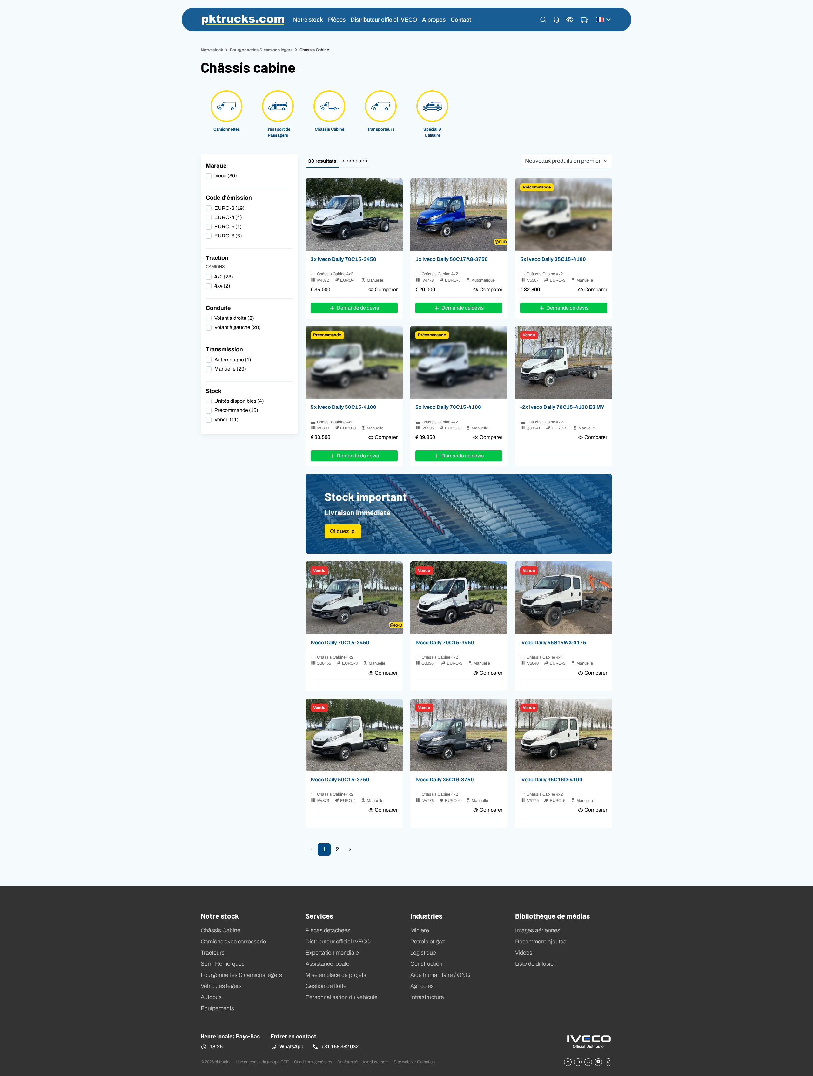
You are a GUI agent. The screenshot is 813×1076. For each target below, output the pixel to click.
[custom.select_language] (603, 20)
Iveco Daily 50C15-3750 (340, 779)
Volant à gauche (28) (237, 327)
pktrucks (243, 20)
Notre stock (308, 19)
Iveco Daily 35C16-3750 (444, 779)
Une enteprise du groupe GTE (262, 1062)
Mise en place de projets (336, 975)
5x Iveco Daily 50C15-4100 (343, 407)
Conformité (347, 1062)
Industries (426, 915)
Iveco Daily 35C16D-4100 (551, 779)
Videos (523, 953)
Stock (213, 390)
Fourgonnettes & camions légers (261, 50)
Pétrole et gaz (427, 941)
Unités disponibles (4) (239, 401)
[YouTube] (598, 1062)
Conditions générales (313, 1062)
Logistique (423, 953)
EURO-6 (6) (228, 235)
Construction (426, 964)
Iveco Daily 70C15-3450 (340, 642)
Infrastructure (427, 997)
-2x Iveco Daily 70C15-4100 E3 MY (562, 407)
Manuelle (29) (230, 369)
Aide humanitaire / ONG (440, 975)
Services (319, 915)
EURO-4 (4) (228, 217)
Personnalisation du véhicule (342, 997)
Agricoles (422, 986)
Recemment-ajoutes (540, 941)
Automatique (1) (232, 359)
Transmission (224, 349)
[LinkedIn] (578, 1062)
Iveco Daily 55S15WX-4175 (553, 642)
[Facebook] (568, 1062)
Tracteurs (213, 953)
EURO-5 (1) (228, 226)
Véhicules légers (221, 986)
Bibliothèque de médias (552, 915)
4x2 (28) (223, 276)
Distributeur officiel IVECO (384, 19)
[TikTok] (608, 1062)
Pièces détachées (328, 930)
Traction (217, 257)
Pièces (337, 19)
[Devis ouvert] (584, 20)
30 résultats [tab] (322, 161)
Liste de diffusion (536, 964)
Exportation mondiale (332, 953)
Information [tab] (354, 160)
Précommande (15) (236, 410)
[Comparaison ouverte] (570, 19)
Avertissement (375, 1062)
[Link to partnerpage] (588, 1041)
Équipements (217, 1008)
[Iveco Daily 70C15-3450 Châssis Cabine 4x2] (354, 214)
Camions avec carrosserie (233, 941)
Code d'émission (229, 197)
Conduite (218, 308)
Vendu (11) (226, 419)
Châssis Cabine (220, 930)
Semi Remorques (223, 964)
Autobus (211, 997)
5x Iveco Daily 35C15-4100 (553, 259)
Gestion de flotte (326, 986)
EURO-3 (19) (229, 208)
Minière (419, 930)
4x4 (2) (222, 286)
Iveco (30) (225, 175)
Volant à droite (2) (234, 318)
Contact (461, 19)
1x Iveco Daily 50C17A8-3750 (451, 259)
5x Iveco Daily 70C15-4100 (448, 407)
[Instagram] (588, 1062)
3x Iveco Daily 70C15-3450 (343, 259)
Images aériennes (537, 930)
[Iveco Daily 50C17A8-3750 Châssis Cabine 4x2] (458, 214)
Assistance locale (327, 964)
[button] (543, 20)
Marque (216, 165)
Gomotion (426, 1062)
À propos (434, 19)
